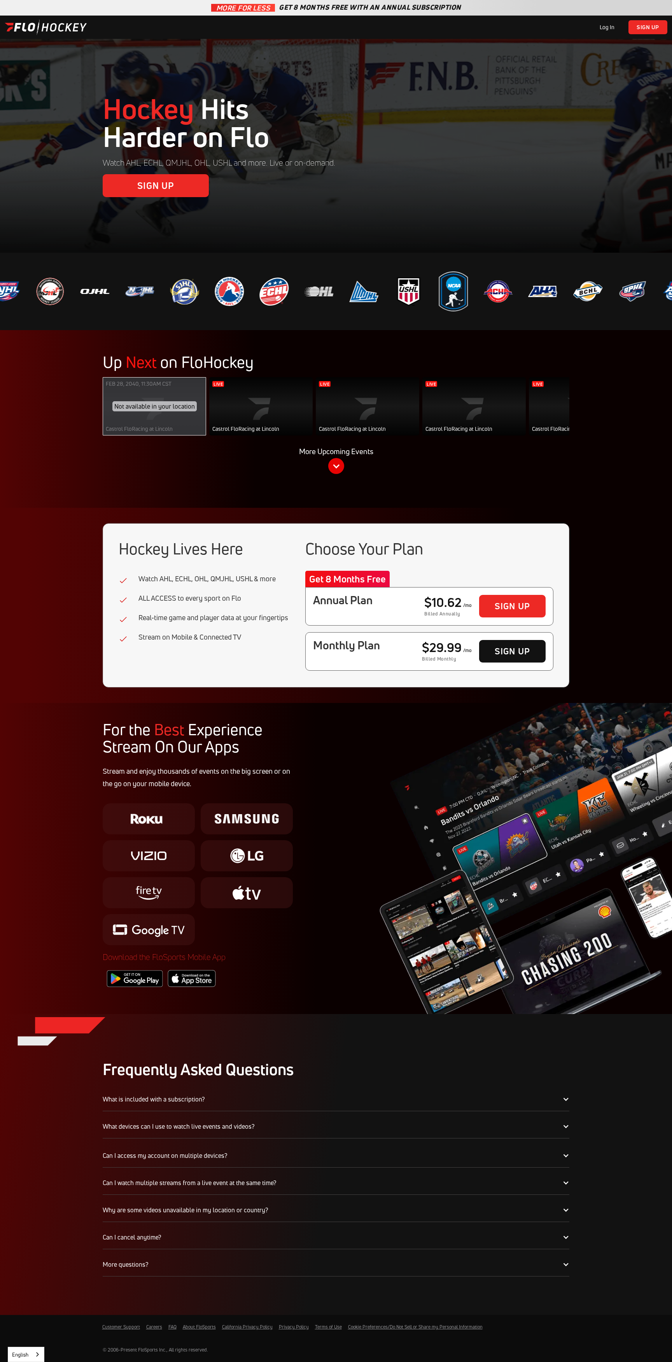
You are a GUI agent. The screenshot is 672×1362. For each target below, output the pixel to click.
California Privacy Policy (247, 1327)
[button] (336, 462)
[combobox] (26, 1354)
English (20, 1354)
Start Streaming (261, 414)
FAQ (172, 1327)
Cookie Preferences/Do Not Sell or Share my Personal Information (415, 1327)
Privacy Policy (294, 1327)
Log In (607, 27)
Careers (154, 1327)
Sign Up (648, 27)
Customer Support (121, 1327)
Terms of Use (328, 1327)
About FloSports (199, 1327)
